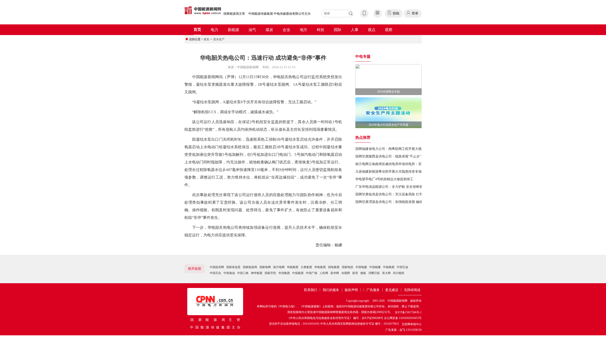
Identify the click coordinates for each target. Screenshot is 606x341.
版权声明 (351, 290)
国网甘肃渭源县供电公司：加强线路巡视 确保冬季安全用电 (398, 202)
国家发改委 (233, 267)
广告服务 (373, 290)
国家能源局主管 (234, 13)
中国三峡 (243, 273)
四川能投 (398, 273)
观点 (371, 30)
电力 (214, 30)
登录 (415, 13)
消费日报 (374, 273)
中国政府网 (217, 267)
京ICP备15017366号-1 (408, 312)
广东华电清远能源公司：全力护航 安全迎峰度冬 (390, 186)
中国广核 (311, 273)
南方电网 (279, 267)
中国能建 (375, 267)
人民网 (324, 273)
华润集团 (284, 273)
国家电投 (347, 267)
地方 (303, 30)
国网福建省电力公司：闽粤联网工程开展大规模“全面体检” (398, 149)
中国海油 (229, 273)
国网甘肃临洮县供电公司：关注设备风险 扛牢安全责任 (395, 194)
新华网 (334, 273)
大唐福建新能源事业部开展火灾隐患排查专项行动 (391, 171)
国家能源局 (250, 267)
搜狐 (363, 273)
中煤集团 (297, 273)
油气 (252, 30)
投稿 (396, 13)
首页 (197, 29)
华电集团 (320, 267)
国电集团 (333, 267)
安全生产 (219, 39)
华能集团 (292, 267)
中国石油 (402, 267)
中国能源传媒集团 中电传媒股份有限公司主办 (279, 13)
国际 (337, 30)
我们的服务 (331, 290)
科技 (320, 30)
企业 (286, 30)
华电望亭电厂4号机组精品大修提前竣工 (384, 179)
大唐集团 (306, 267)
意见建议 (391, 290)
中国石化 (215, 273)
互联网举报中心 (412, 324)
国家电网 (265, 267)
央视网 (345, 273)
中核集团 (388, 267)
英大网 (386, 273)
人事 (354, 30)
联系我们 (310, 290)
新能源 (233, 30)
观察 (388, 30)
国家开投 (270, 273)
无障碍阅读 (412, 290)
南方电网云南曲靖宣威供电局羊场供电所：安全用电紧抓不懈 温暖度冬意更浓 (412, 164)
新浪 (355, 273)
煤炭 (269, 30)
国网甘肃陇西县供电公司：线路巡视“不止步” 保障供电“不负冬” (401, 156)
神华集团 (256, 273)
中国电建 (361, 267)
